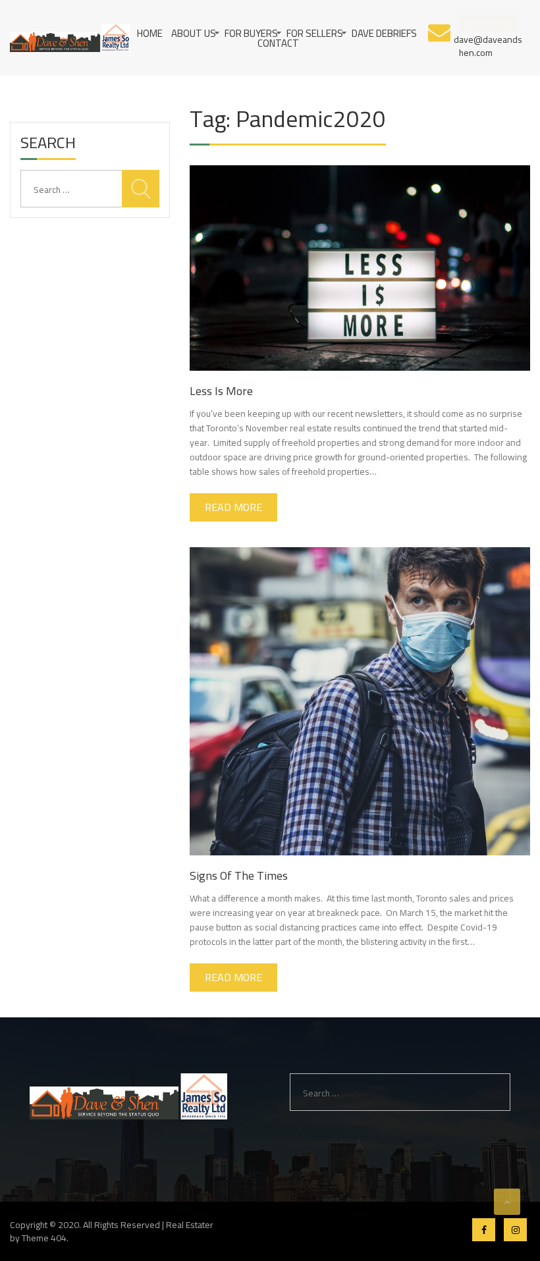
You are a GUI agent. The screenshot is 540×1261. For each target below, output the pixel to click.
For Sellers (314, 33)
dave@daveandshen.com (488, 45)
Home (150, 33)
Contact (278, 43)
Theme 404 (44, 1238)
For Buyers (251, 33)
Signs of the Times (239, 875)
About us (193, 33)
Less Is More (221, 391)
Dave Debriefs (384, 33)
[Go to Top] (507, 1202)
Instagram (515, 1229)
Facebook (483, 1229)
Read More (233, 507)
